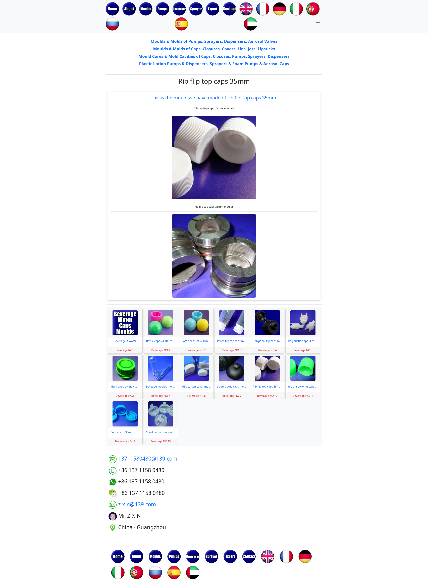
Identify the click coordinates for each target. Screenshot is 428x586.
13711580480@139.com (147, 458)
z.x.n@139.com (137, 504)
